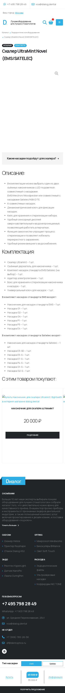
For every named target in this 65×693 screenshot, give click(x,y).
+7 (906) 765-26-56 (17, 637)
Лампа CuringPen (13, 575)
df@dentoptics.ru (16, 642)
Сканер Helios (12, 541)
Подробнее (32, 435)
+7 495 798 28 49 (16, 4)
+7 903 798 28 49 (24, 611)
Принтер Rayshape (15, 546)
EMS (31, 663)
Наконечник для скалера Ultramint (32, 408)
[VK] (4, 651)
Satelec (53, 663)
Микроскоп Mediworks (49, 541)
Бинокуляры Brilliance (48, 546)
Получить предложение (32, 689)
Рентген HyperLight (15, 565)
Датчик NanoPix (13, 570)
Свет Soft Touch (46, 551)
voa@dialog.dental (45, 4)
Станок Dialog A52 (14, 551)
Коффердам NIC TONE (49, 584)
